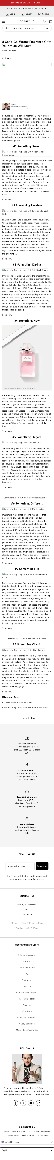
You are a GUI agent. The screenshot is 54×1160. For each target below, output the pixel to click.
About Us (27, 1005)
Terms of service (27, 1135)
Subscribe (42, 866)
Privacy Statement (27, 1024)
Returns (27, 961)
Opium (46, 276)
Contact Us (27, 914)
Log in (13, 14)
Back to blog (28, 717)
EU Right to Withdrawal (27, 992)
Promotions (27, 980)
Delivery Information (27, 955)
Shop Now (7, 199)
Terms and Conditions (27, 1017)
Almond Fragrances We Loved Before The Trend (26, 707)
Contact (46, 14)
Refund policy (13, 1135)
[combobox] (27, 28)
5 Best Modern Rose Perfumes (18, 702)
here (47, 498)
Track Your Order (27, 967)
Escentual (14, 1131)
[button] (3, 21)
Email (27, 909)
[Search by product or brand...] (47, 28)
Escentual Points (27, 999)
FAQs (27, 974)
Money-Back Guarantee (27, 1030)
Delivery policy (43, 1135)
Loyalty (29, 14)
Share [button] (8, 58)
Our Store (27, 1011)
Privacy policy (26, 1131)
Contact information (42, 1131)
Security (27, 986)
